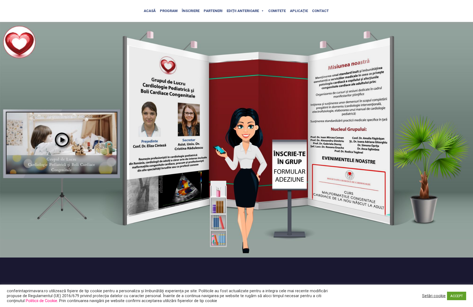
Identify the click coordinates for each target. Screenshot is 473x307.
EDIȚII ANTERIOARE (243, 11)
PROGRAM (169, 11)
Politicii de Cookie (41, 300)
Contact (320, 11)
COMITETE (277, 11)
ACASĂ (150, 11)
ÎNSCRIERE (191, 11)
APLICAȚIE (299, 11)
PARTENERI (213, 11)
